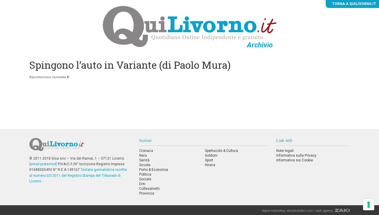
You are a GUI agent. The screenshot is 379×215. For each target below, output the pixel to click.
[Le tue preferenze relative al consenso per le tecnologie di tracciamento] (368, 204)
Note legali (285, 151)
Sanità (144, 160)
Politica (145, 174)
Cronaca (146, 151)
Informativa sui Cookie (294, 160)
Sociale (145, 179)
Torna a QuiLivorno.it (353, 4)
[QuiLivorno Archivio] (190, 26)
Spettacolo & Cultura (221, 151)
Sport (209, 160)
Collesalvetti (149, 189)
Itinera (210, 165)
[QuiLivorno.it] (79, 147)
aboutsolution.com (300, 210)
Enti (142, 184)
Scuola (144, 165)
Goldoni (211, 155)
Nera (143, 155)
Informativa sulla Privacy (296, 155)
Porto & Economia (153, 170)
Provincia (146, 193)
